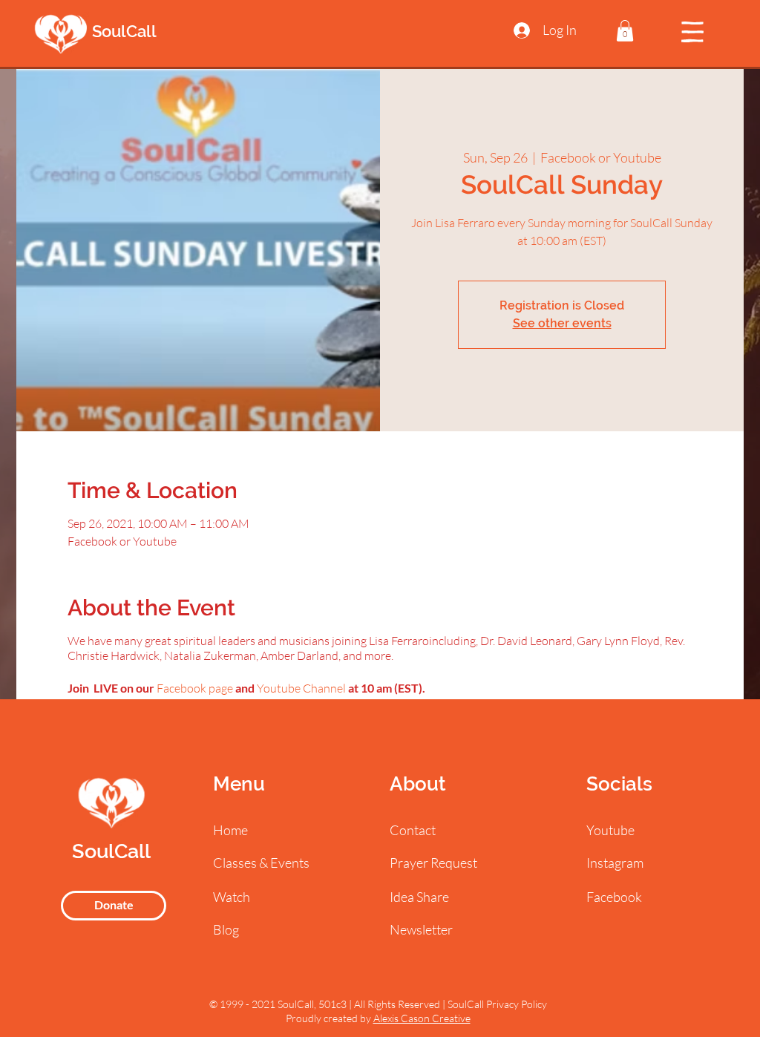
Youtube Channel (301, 688)
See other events (562, 323)
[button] (625, 31)
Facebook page (195, 688)
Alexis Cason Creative (422, 1018)
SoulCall (124, 31)
